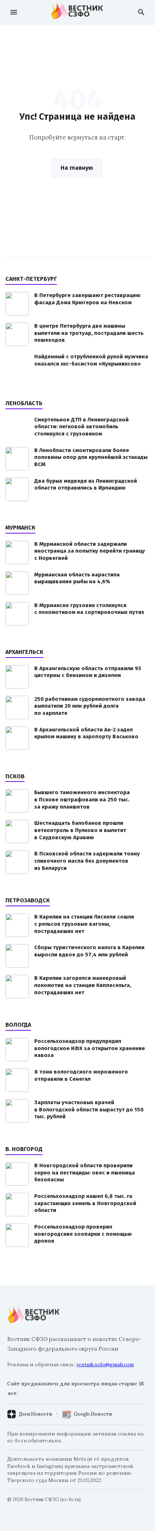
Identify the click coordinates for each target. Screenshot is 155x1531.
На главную (77, 167)
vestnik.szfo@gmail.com (105, 1364)
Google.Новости (93, 1414)
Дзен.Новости (35, 1414)
